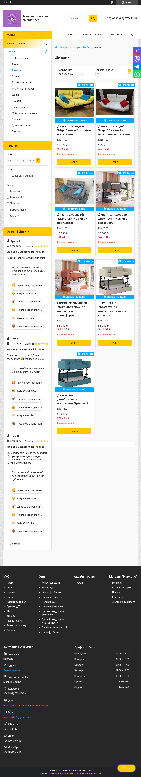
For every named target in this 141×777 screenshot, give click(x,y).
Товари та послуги (70, 47)
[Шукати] (93, 18)
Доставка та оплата (123, 601)
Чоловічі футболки (52, 606)
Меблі (86, 47)
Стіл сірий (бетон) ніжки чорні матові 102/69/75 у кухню (28, 370)
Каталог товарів (92, 34)
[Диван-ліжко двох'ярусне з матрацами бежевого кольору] (115, 279)
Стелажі (16, 119)
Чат (129, 768)
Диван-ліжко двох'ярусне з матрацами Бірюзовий (72, 399)
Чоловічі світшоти (52, 597)
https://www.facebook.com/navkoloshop (25, 705)
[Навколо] (12, 18)
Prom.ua (87, 770)
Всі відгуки (14, 544)
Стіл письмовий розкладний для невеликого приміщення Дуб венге (28, 476)
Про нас (116, 592)
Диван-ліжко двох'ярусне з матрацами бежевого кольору (113, 309)
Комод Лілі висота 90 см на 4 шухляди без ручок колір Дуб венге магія (28, 271)
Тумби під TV (14, 606)
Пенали (16, 131)
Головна (69, 34)
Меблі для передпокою (25, 113)
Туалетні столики (21, 125)
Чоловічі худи (49, 601)
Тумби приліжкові (22, 82)
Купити (74, 162)
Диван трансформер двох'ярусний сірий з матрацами (112, 218)
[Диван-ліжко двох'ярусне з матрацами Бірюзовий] (74, 371)
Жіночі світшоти (51, 582)
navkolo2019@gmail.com (17, 717)
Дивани (16, 70)
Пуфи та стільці (20, 58)
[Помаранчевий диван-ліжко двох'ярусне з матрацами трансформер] (74, 279)
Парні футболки (50, 632)
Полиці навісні (20, 107)
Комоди (16, 101)
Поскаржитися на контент (61, 774)
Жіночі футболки (51, 592)
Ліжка (15, 64)
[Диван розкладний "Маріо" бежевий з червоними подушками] (115, 102)
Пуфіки (10, 582)
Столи (15, 76)
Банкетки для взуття (18, 625)
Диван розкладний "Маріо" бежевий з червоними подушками (114, 130)
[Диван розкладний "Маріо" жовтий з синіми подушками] (74, 102)
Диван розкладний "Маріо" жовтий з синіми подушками (74, 130)
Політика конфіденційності (89, 774)
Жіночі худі (48, 587)
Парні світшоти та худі (54, 627)
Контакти (116, 34)
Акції (80, 582)
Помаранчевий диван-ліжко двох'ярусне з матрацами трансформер (72, 309)
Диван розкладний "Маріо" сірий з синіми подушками (72, 218)
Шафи (15, 94)
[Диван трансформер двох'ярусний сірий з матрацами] (115, 190)
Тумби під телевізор (23, 88)
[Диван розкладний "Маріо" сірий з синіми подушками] (74, 190)
